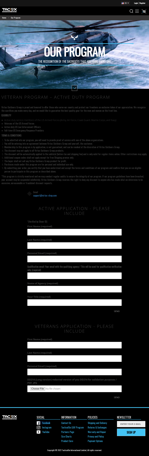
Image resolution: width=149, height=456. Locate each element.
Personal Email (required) (42, 253)
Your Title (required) (38, 296)
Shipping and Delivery (97, 423)
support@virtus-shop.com (45, 195)
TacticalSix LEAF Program (72, 427)
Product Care (67, 441)
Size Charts (66, 436)
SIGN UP (131, 432)
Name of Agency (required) (42, 283)
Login (136, 3)
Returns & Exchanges (97, 427)
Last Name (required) (39, 239)
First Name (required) (39, 226)
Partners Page (67, 432)
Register (142, 3)
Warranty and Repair (97, 432)
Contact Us (66, 423)
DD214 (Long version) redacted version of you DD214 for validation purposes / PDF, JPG (72, 381)
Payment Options (95, 441)
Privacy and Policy (96, 436)
